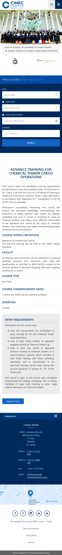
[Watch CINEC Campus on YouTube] (47, 513)
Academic (17, 47)
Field (4, 89)
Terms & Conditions (31, 528)
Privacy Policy (31, 535)
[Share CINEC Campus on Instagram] (31, 513)
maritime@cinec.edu (37, 477)
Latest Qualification (14, 115)
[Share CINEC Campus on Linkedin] (39, 513)
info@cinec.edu (34, 474)
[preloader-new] (13, 5)
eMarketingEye (44, 553)
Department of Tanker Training (38, 47)
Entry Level (10, 102)
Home (6, 47)
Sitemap (31, 542)
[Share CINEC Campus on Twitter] (23, 513)
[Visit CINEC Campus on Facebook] (15, 513)
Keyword (6, 127)
